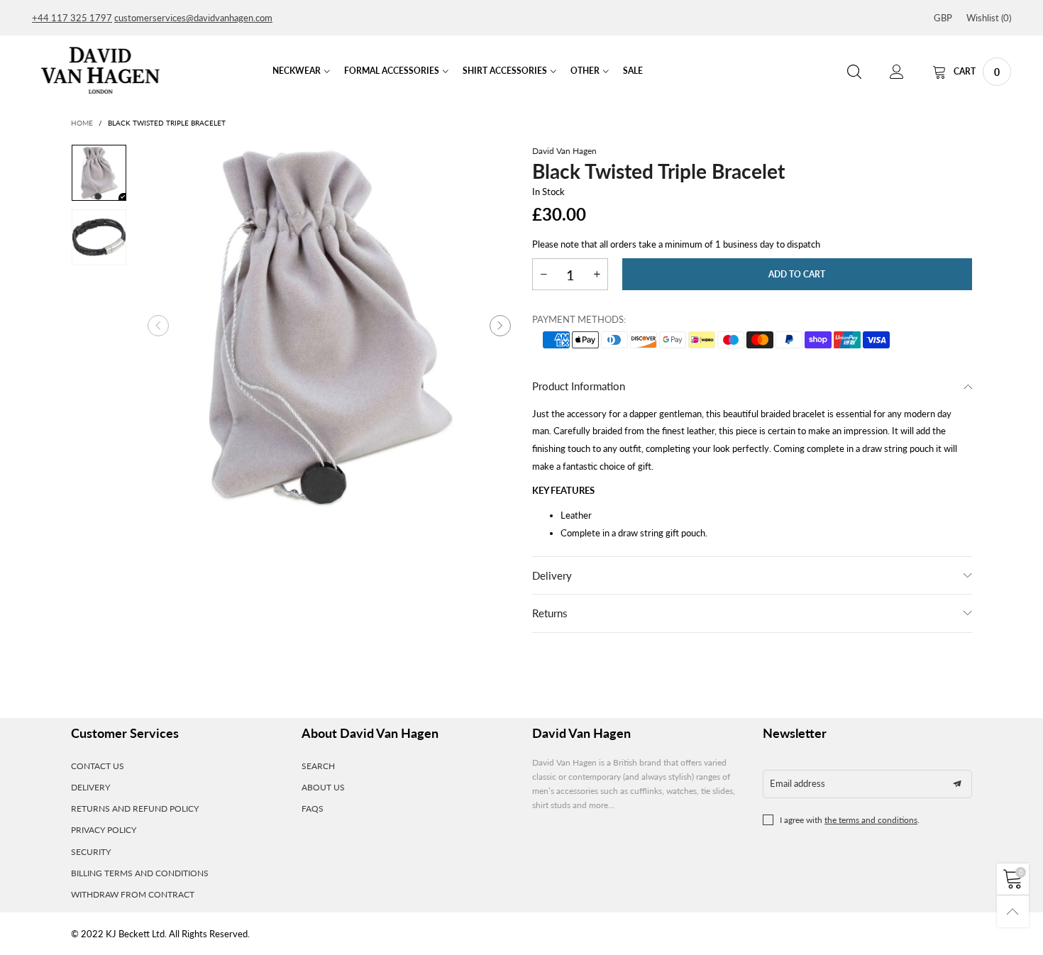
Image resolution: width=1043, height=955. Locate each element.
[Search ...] (854, 72)
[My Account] (897, 72)
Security (91, 851)
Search (318, 766)
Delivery (552, 575)
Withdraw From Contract (132, 894)
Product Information (578, 386)
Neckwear (296, 70)
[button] (158, 325)
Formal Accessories (391, 70)
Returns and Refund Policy (135, 808)
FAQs (313, 808)
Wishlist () (988, 17)
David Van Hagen (564, 150)
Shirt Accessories (505, 70)
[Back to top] (1013, 911)
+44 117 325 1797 (72, 17)
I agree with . (850, 820)
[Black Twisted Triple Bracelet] (329, 325)
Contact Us (97, 766)
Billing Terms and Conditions (140, 873)
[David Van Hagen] (100, 70)
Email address (797, 783)
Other (585, 70)
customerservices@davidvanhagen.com (193, 17)
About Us (323, 787)
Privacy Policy (103, 829)
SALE (633, 70)
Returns (550, 613)
